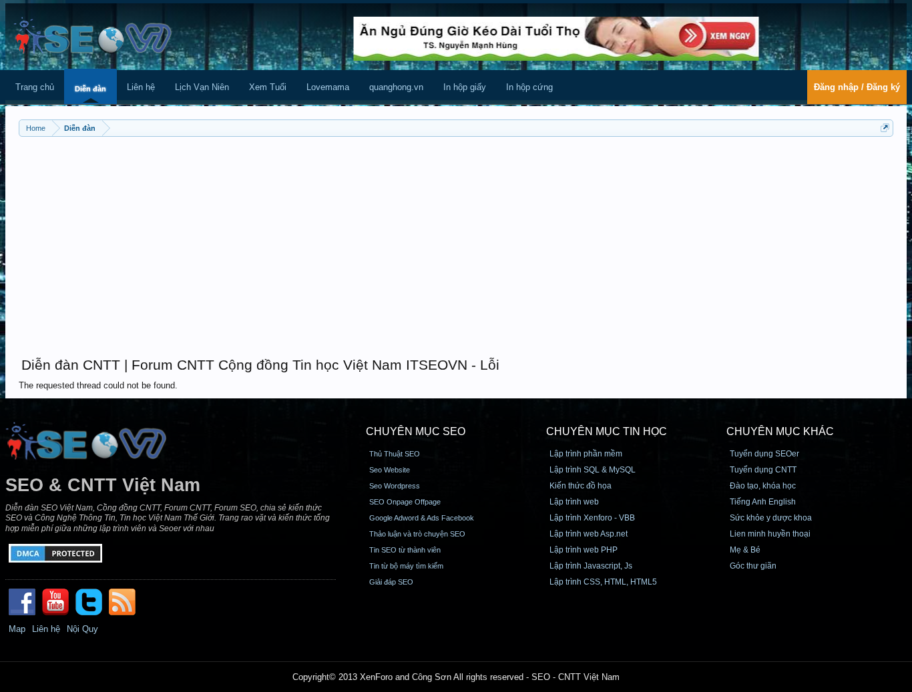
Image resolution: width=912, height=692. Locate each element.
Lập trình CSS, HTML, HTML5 (603, 582)
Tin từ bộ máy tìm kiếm (406, 566)
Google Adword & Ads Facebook (421, 518)
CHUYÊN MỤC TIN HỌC (606, 431)
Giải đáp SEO (391, 582)
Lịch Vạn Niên (202, 87)
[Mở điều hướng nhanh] (885, 127)
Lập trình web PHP (583, 550)
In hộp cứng (529, 87)
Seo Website (389, 470)
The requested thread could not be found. (98, 385)
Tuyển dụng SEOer (764, 453)
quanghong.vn (396, 87)
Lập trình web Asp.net (588, 534)
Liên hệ (141, 87)
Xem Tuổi (267, 87)
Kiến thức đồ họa (580, 485)
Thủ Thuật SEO (394, 454)
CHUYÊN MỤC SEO (415, 431)
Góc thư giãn (753, 566)
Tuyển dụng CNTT (763, 469)
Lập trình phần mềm (585, 453)
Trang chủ (34, 87)
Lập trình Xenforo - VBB (592, 518)
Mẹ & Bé (745, 550)
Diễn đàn (90, 89)
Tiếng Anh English (763, 501)
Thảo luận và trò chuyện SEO (417, 534)
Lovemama (327, 87)
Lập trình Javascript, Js (590, 566)
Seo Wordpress (394, 486)
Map (17, 629)
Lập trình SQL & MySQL (592, 469)
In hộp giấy (464, 87)
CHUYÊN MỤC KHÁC (780, 431)
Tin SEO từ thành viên (405, 550)
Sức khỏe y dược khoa (771, 518)
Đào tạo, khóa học (763, 485)
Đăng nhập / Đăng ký (857, 87)
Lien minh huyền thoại (770, 534)
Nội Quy (82, 629)
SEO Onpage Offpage (405, 502)
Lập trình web (574, 501)
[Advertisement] (456, 240)
